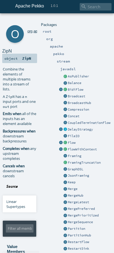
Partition (76, 229)
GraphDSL (75, 169)
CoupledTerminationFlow (89, 123)
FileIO (73, 136)
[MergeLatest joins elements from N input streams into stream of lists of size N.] (65, 202)
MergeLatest (78, 202)
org (29, 31)
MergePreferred (81, 209)
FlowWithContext (82, 149)
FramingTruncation (84, 163)
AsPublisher (78, 76)
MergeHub (75, 195)
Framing (74, 156)
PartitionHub (79, 235)
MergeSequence (80, 222)
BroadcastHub (79, 103)
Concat (73, 116)
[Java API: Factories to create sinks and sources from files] (65, 136)
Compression (78, 109)
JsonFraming (78, 176)
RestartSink (78, 249)
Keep (72, 182)
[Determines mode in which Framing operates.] (65, 163)
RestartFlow (78, 242)
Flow (72, 143)
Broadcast (76, 96)
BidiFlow (75, 90)
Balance (74, 83)
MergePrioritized (83, 215)
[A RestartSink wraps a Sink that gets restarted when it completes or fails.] (65, 249)
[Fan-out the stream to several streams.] (65, 83)
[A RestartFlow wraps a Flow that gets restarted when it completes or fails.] (65, 242)
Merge (72, 189)
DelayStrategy (80, 129)
